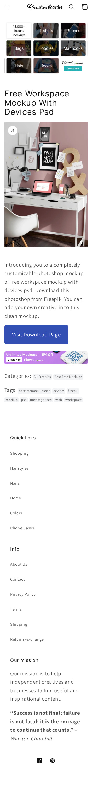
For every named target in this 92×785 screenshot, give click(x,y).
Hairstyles (19, 468)
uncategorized (41, 400)
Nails (14, 483)
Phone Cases (22, 528)
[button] (7, 7)
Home (15, 498)
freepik (73, 391)
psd (24, 400)
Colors (16, 513)
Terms (15, 609)
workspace (73, 400)
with (58, 400)
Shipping (18, 624)
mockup (11, 400)
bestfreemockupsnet (34, 391)
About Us (18, 564)
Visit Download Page (36, 334)
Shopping (19, 453)
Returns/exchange (27, 639)
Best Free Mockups (68, 376)
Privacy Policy (23, 594)
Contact (17, 579)
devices (59, 391)
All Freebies (42, 376)
